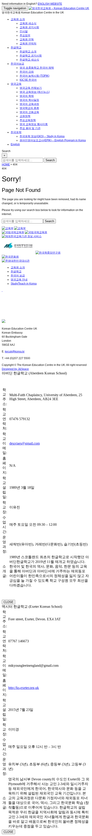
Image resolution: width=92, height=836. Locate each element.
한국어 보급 (18, 275)
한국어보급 (17, 63)
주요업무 (25, 35)
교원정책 (25, 116)
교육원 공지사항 (29, 27)
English (15, 144)
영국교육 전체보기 (31, 87)
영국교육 (16, 83)
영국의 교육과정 (29, 104)
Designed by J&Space (15, 369)
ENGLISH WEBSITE (50, 3)
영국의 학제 (27, 96)
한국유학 (16, 132)
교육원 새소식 (28, 23)
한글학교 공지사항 (31, 55)
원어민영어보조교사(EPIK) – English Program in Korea (53, 140)
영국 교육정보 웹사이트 (34, 124)
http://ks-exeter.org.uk (23, 688)
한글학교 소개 (28, 51)
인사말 (24, 31)
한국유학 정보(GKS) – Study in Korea (42, 136)
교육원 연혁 (27, 39)
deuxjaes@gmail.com (24, 443)
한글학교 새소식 (29, 59)
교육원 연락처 (28, 43)
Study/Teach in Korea (24, 283)
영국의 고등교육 (29, 112)
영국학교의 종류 (29, 108)
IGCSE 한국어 (28, 79)
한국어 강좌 (27, 71)
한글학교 (16, 47)
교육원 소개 (18, 19)
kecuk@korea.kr (15, 351)
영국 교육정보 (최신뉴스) (35, 91)
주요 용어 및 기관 (30, 128)
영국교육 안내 (19, 279)
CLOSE (8, 602)
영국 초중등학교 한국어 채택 (37, 67)
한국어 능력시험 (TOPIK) (34, 75)
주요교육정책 (28, 120)
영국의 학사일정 (29, 100)
